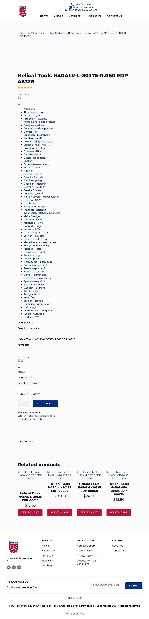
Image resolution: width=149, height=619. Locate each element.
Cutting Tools (36, 33)
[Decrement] (20, 403)
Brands (58, 15)
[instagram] (19, 567)
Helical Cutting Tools (32, 419)
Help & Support (86, 545)
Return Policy (85, 550)
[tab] (26, 441)
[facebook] (9, 567)
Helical (45, 545)
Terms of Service (74, 613)
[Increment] (27, 403)
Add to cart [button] (30, 512)
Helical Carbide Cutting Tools (63, 33)
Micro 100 (47, 555)
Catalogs (75, 15)
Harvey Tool (49, 550)
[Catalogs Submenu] (83, 16)
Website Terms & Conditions (86, 562)
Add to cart (45, 403)
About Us (95, 15)
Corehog (47, 565)
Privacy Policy (85, 555)
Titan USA (47, 560)
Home (44, 15)
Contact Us (114, 15)
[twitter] (14, 567)
